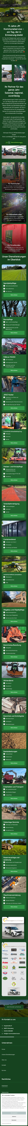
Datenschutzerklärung (6, 1123)
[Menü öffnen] (24, 4)
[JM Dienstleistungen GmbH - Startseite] (14, 142)
